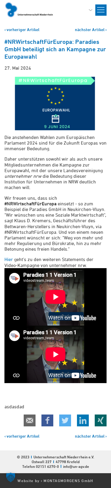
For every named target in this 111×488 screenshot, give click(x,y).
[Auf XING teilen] (101, 420)
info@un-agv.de (76, 466)
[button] (10, 477)
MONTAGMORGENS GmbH (68, 480)
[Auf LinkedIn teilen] (83, 420)
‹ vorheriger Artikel (21, 29)
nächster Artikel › (91, 29)
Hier (8, 259)
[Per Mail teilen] (30, 420)
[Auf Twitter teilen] (65, 420)
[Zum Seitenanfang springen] (106, 434)
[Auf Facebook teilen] (47, 420)
